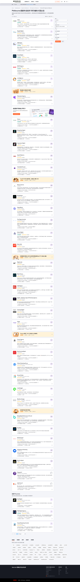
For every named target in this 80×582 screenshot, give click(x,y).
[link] (32, 1)
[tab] (13, 540)
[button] (62, 1)
